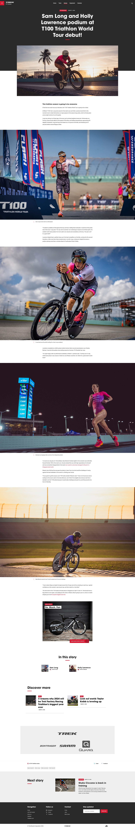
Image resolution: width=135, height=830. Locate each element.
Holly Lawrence (44, 768)
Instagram (50, 810)
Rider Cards (67, 814)
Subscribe (104, 811)
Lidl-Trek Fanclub (31, 812)
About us (29, 814)
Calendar (79, 3)
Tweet (97, 763)
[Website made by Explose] (107, 826)
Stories (65, 3)
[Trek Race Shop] (10, 2)
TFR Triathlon (8, 4)
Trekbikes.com (30, 818)
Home (54, 3)
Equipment (72, 3)
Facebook (105, 763)
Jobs (66, 812)
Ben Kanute (52, 768)
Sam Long (37, 768)
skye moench (30, 768)
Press (66, 810)
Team (60, 3)
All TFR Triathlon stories (34, 763)
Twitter (49, 812)
